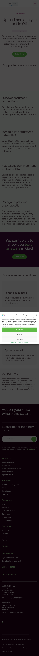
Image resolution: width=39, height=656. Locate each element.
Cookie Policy (13, 342)
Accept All (19, 329)
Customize (19, 339)
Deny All (19, 334)
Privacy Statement (23, 342)
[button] (36, 315)
